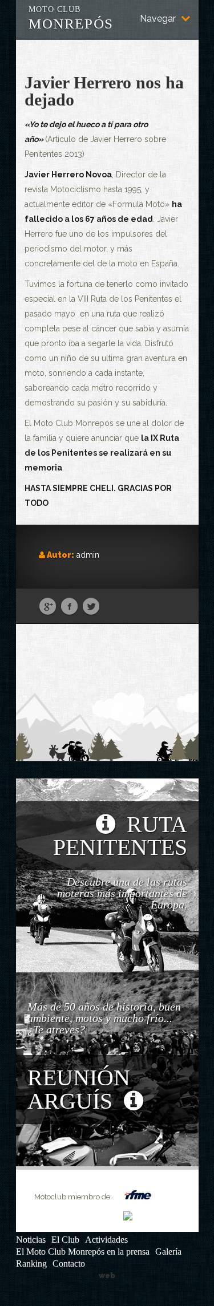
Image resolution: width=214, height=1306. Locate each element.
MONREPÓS (71, 16)
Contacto (69, 1263)
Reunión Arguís (78, 1089)
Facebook (69, 607)
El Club (65, 1239)
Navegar (158, 18)
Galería (168, 1251)
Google (47, 607)
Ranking (31, 1263)
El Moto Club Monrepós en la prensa (83, 1251)
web (107, 1275)
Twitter (91, 607)
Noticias (31, 1239)
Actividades (106, 1239)
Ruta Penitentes (120, 836)
